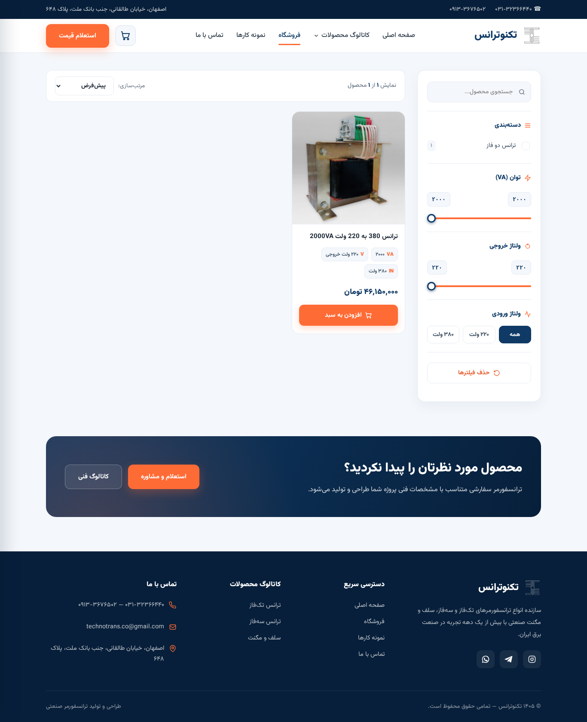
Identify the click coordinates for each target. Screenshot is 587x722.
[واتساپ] (486, 659)
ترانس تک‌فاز (265, 605)
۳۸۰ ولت (443, 334)
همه (515, 334)
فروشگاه (289, 35)
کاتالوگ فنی (93, 477)
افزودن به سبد (343, 315)
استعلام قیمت (77, 36)
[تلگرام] (509, 659)
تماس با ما (209, 35)
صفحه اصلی (398, 35)
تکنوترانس (495, 35)
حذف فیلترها (474, 373)
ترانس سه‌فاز (265, 622)
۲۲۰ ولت (479, 334)
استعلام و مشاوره (163, 477)
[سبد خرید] (125, 35)
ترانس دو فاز (473, 145)
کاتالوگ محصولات (345, 35)
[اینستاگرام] (532, 659)
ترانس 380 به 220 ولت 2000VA (354, 237)
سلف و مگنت (264, 638)
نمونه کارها (251, 35)
